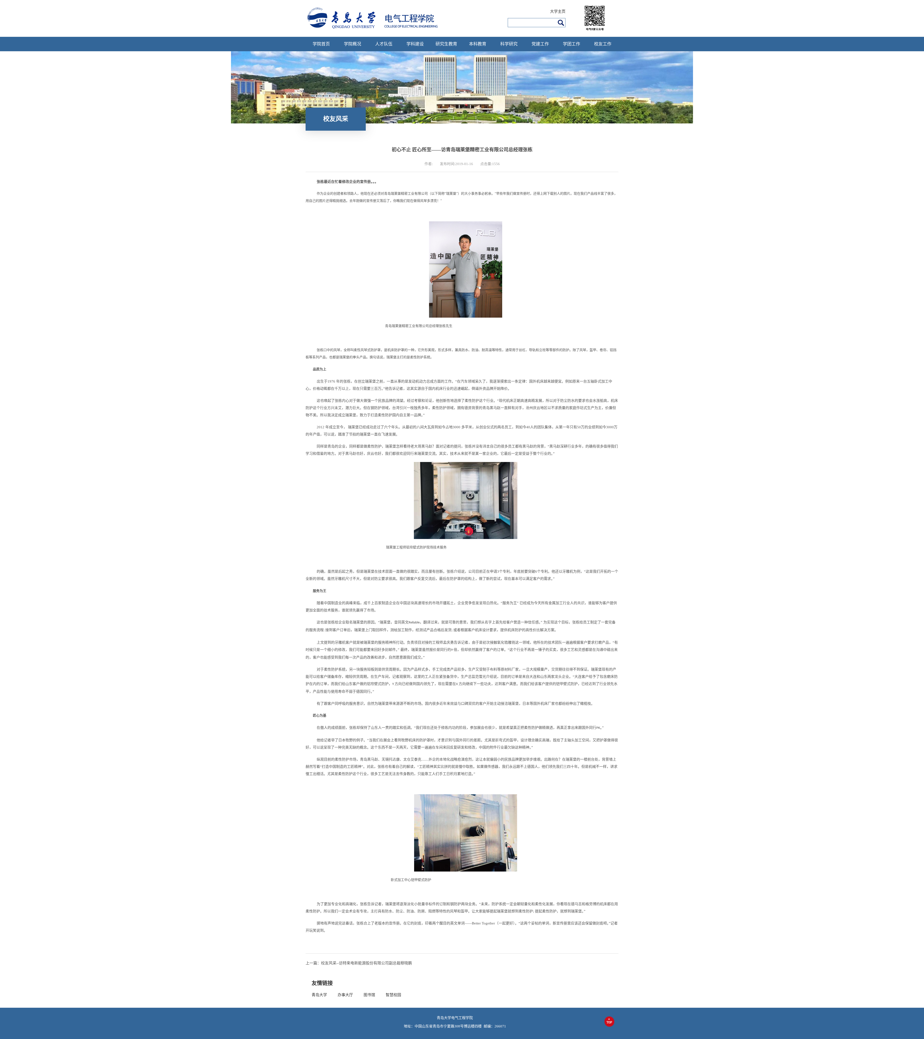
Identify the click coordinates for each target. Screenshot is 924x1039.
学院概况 (352, 44)
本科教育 (477, 44)
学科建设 (415, 44)
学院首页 (321, 44)
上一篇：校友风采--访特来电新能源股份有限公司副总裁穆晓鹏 (359, 963)
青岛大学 (319, 995)
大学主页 (557, 11)
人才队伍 (383, 44)
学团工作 (571, 44)
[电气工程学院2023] (377, 28)
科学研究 (509, 44)
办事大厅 (345, 995)
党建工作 (540, 44)
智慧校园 (393, 995)
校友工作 (602, 44)
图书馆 (369, 995)
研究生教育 (446, 44)
